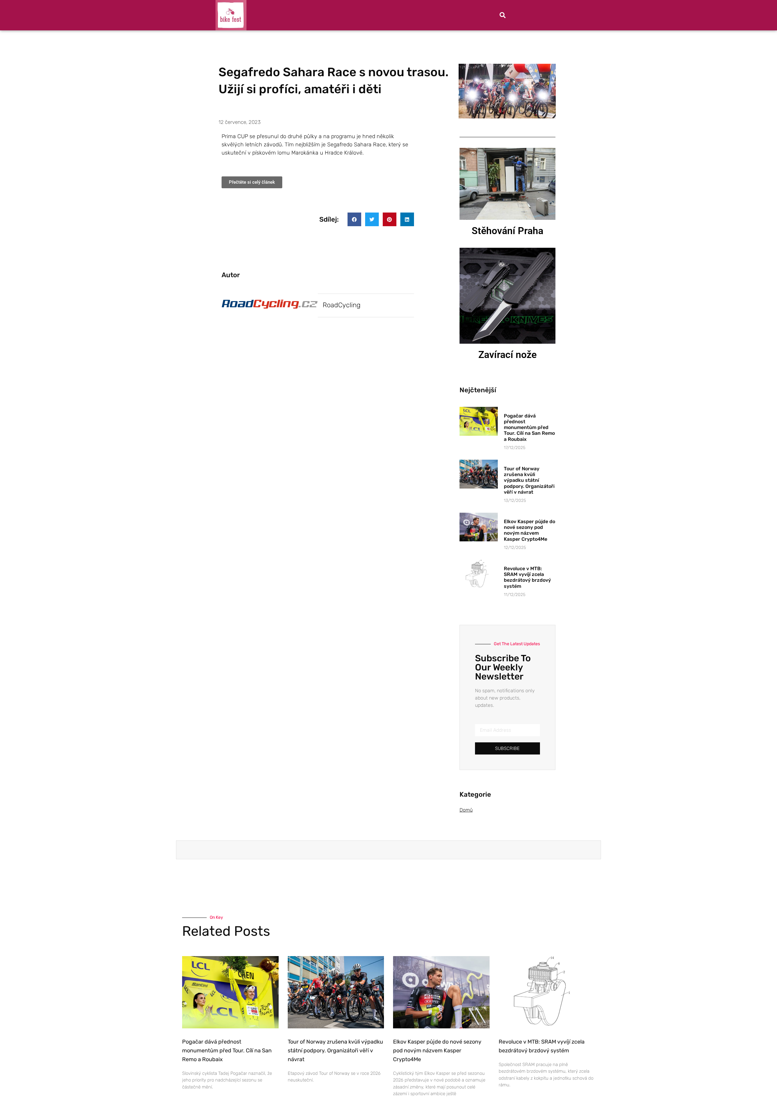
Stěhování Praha (507, 231)
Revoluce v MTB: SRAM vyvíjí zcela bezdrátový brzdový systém (527, 577)
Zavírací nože (507, 354)
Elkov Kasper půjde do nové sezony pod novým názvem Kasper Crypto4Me (529, 530)
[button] (502, 15)
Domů (466, 810)
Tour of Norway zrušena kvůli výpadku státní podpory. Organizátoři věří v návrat (529, 480)
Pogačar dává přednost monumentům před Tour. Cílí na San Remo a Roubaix (529, 427)
